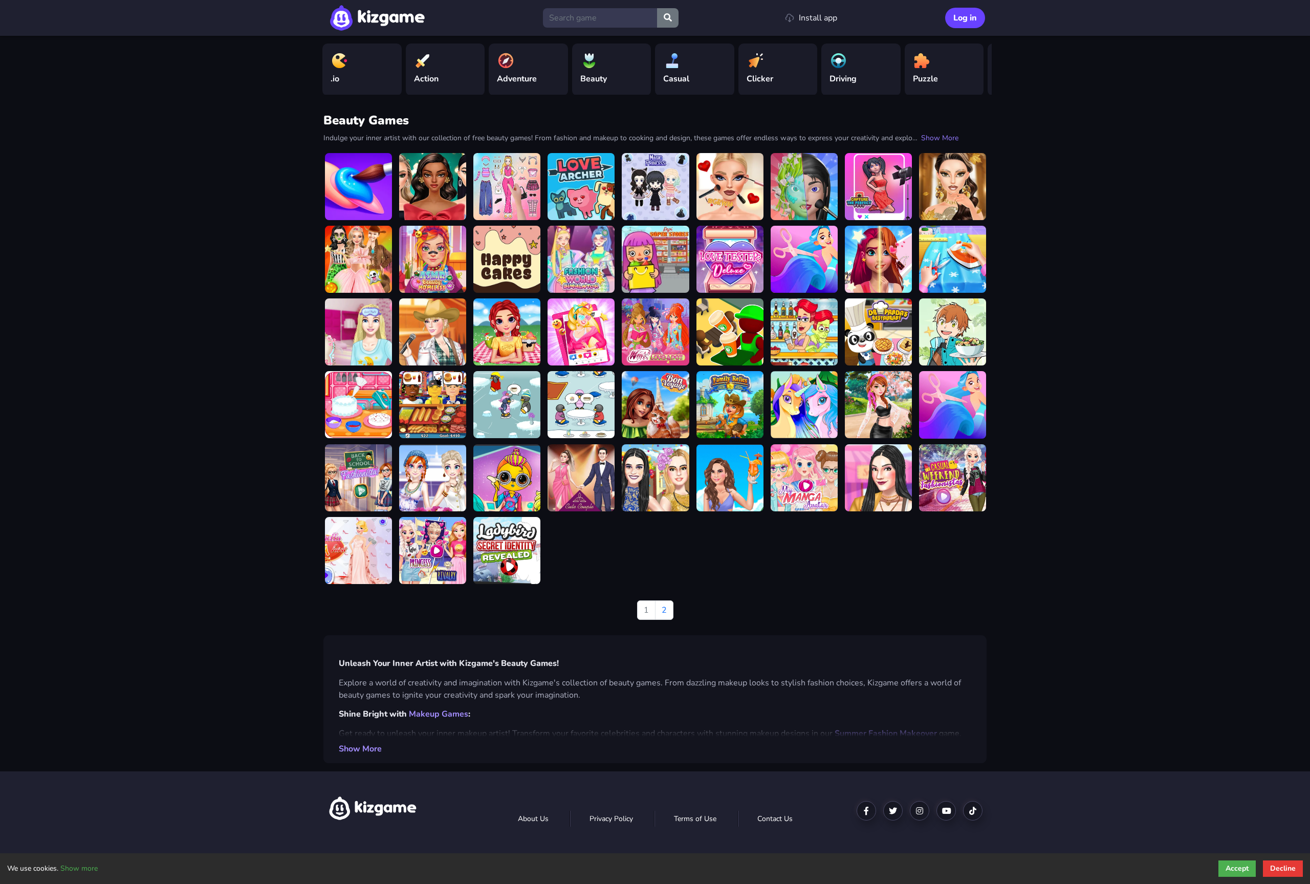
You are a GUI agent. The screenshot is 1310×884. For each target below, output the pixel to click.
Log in (965, 18)
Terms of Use (695, 819)
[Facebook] (866, 811)
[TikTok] (972, 811)
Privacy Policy (611, 819)
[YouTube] (946, 811)
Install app (818, 18)
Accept (1237, 868)
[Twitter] (893, 811)
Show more (79, 868)
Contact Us (775, 819)
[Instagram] (919, 811)
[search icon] (668, 18)
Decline (1283, 868)
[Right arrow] (979, 70)
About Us (533, 819)
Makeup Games (438, 714)
